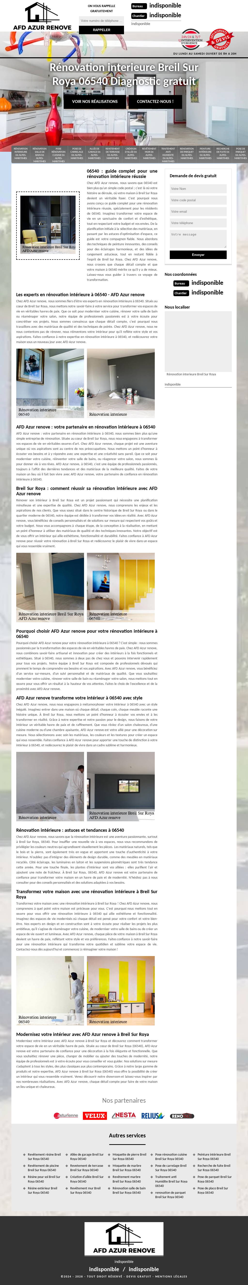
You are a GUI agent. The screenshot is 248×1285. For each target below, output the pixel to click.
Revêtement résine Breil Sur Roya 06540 (44, 1157)
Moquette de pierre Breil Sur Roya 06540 (129, 1157)
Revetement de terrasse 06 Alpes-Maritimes (113, 154)
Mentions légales (171, 1276)
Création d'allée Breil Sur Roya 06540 (87, 1179)
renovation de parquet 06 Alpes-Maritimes (187, 154)
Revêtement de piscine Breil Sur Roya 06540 (43, 1168)
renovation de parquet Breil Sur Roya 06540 (170, 1195)
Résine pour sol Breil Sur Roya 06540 (44, 1179)
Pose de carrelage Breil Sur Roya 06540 (170, 1168)
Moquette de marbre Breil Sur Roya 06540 (127, 1168)
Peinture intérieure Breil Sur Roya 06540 (214, 1157)
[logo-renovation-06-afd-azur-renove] (42, 16)
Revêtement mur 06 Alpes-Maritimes (149, 154)
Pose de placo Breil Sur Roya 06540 (213, 1191)
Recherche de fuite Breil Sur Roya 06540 (214, 1168)
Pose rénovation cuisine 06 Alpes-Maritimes (58, 155)
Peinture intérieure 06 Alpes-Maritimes (205, 154)
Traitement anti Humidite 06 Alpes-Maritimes (168, 155)
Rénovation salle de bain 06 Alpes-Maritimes (39, 155)
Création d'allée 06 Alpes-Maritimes (131, 154)
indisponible (165, 6)
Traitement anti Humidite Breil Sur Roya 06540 (171, 1181)
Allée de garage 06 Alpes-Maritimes (94, 154)
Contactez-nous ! (155, 102)
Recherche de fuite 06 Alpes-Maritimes (223, 154)
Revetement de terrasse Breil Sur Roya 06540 (86, 1168)
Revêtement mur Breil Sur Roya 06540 (85, 1191)
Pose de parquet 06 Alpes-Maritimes (240, 154)
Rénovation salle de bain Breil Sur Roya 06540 (129, 1191)
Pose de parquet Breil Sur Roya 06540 (215, 1179)
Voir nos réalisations (95, 102)
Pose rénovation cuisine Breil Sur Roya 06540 (171, 1157)
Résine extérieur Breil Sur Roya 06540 (42, 1191)
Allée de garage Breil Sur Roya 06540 (87, 1157)
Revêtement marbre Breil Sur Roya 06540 (127, 1179)
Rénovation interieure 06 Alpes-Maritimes (21, 154)
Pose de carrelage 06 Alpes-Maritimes (76, 154)
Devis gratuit (138, 1276)
